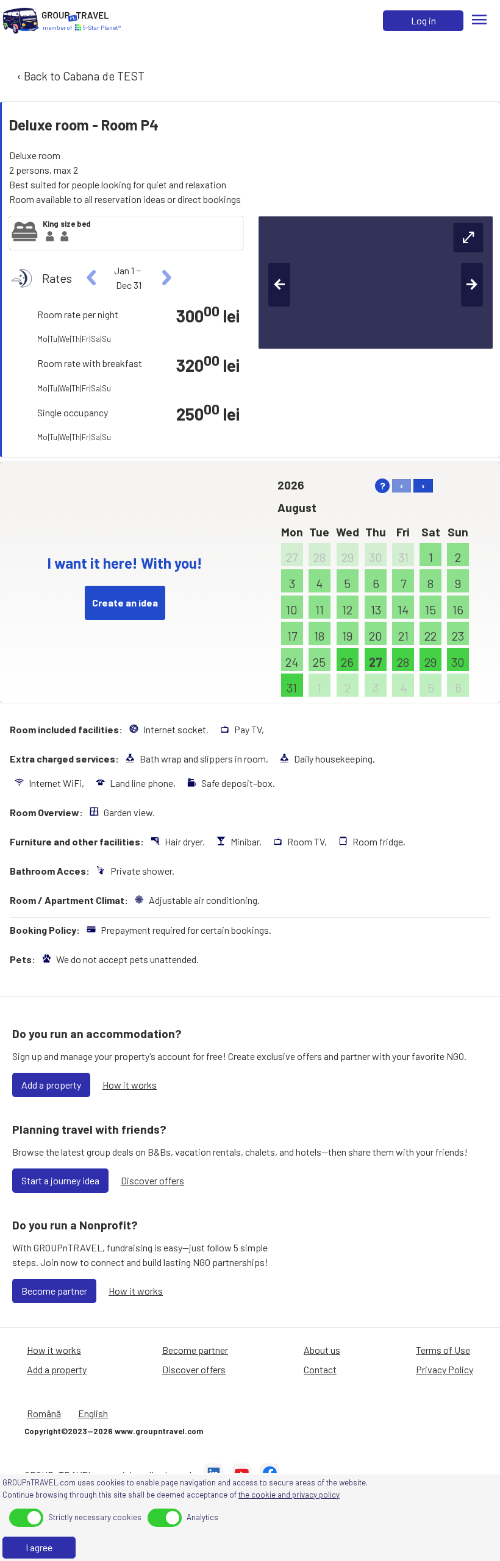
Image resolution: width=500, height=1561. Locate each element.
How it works (129, 1084)
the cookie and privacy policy (289, 1494)
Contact (320, 1369)
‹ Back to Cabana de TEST (80, 76)
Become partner (54, 1290)
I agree (39, 1547)
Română (44, 1413)
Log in (423, 20)
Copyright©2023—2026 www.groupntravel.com (113, 1431)
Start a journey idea (60, 1180)
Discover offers (152, 1180)
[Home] (20, 20)
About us (322, 1350)
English (93, 1413)
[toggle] (26, 1518)
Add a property (51, 1084)
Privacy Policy (444, 1369)
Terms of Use (443, 1350)
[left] (91, 278)
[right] (165, 278)
